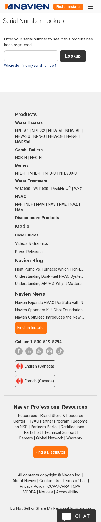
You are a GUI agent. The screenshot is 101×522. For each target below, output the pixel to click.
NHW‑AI (55, 130)
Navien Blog (29, 260)
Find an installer (68, 7)
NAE (63, 204)
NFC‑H (36, 157)
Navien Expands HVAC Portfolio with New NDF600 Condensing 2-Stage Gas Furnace (50, 302)
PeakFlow (61, 188)
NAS (52, 204)
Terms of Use (74, 480)
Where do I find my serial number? (30, 66)
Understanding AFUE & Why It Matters (48, 283)
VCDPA (29, 492)
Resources (27, 415)
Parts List (32, 432)
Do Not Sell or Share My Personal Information (50, 508)
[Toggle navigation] (90, 6)
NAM (40, 204)
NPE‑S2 (38, 130)
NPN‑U (39, 136)
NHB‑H (35, 173)
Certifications (72, 426)
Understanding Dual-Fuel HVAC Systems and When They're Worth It (50, 276)
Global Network (49, 438)
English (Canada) (39, 366)
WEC (78, 188)
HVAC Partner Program (49, 421)
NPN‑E (72, 136)
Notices (46, 492)
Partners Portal (44, 426)
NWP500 (22, 142)
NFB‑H (20, 173)
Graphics (40, 243)
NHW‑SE (55, 136)
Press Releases (29, 251)
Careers (26, 438)
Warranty (74, 438)
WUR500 (40, 188)
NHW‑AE (73, 130)
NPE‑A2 (22, 130)
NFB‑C (50, 173)
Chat (82, 516)
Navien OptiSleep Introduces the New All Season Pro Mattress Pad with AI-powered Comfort (50, 317)
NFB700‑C (68, 173)
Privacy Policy (32, 486)
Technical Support (60, 432)
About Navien (24, 480)
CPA (76, 486)
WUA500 (22, 188)
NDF (29, 204)
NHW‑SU (22, 136)
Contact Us (49, 480)
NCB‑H (21, 157)
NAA (19, 210)
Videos (21, 243)
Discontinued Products (37, 217)
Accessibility (67, 492)
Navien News (30, 294)
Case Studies (27, 235)
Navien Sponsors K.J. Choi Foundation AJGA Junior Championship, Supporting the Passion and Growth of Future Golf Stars (50, 310)
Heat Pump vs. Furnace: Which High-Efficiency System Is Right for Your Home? (50, 269)
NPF (18, 204)
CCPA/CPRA (58, 486)
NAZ (74, 204)
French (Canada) (39, 381)
